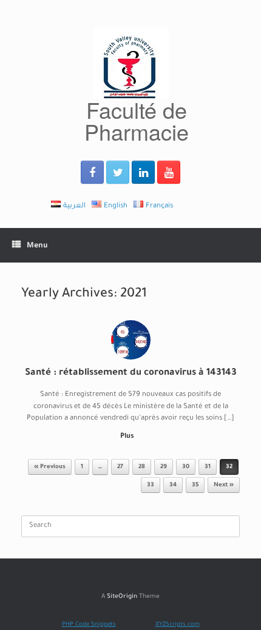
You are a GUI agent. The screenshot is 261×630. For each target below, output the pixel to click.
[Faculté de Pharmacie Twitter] (117, 172)
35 (195, 485)
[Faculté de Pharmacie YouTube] (168, 172)
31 (208, 467)
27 (120, 467)
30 (185, 467)
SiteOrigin (122, 597)
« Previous (50, 467)
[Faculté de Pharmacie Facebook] (92, 172)
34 (173, 485)
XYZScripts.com (177, 625)
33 (150, 485)
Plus (128, 437)
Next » (224, 485)
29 (163, 467)
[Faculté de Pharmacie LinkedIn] (143, 172)
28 (141, 467)
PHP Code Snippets (89, 625)
